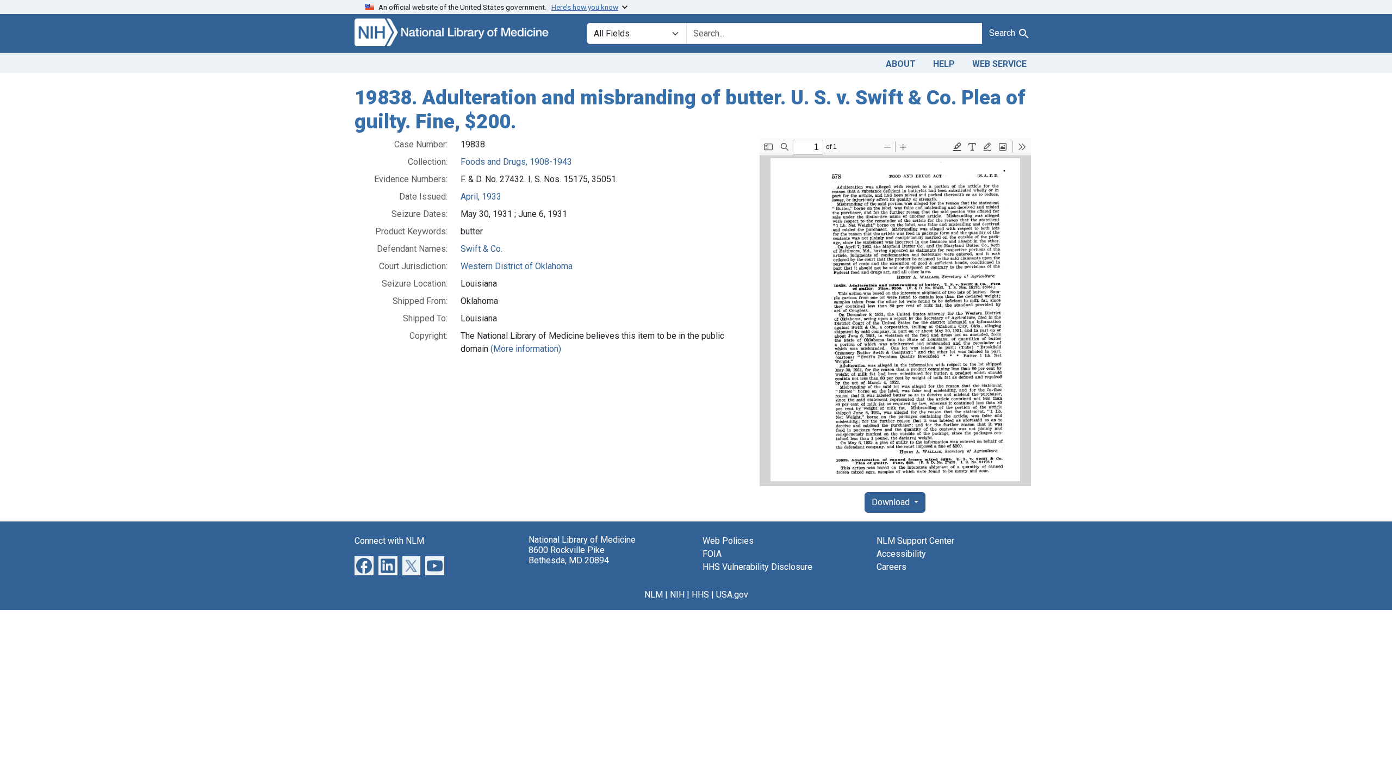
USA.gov (732, 594)
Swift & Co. (481, 249)
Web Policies (728, 541)
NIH (677, 594)
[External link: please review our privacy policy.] (364, 565)
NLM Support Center (915, 541)
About (901, 64)
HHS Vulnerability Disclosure (757, 567)
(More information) (525, 349)
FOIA (712, 554)
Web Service (999, 64)
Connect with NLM (389, 541)
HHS (700, 594)
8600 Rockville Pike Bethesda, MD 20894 (569, 555)
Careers (891, 567)
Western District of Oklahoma (517, 266)
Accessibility (901, 554)
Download (892, 502)
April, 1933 (481, 196)
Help (944, 64)
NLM (653, 594)
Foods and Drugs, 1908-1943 (516, 162)
